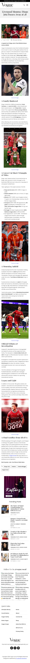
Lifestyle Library (17, 40)
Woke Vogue (23, 642)
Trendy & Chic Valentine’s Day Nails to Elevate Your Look (18, 638)
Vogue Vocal (12, 455)
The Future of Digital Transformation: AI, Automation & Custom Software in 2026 (17, 508)
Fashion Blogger (22, 466)
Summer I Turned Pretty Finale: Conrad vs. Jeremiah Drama (14, 628)
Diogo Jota (7, 466)
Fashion (14, 466)
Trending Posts (15, 512)
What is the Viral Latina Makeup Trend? (17, 649)
